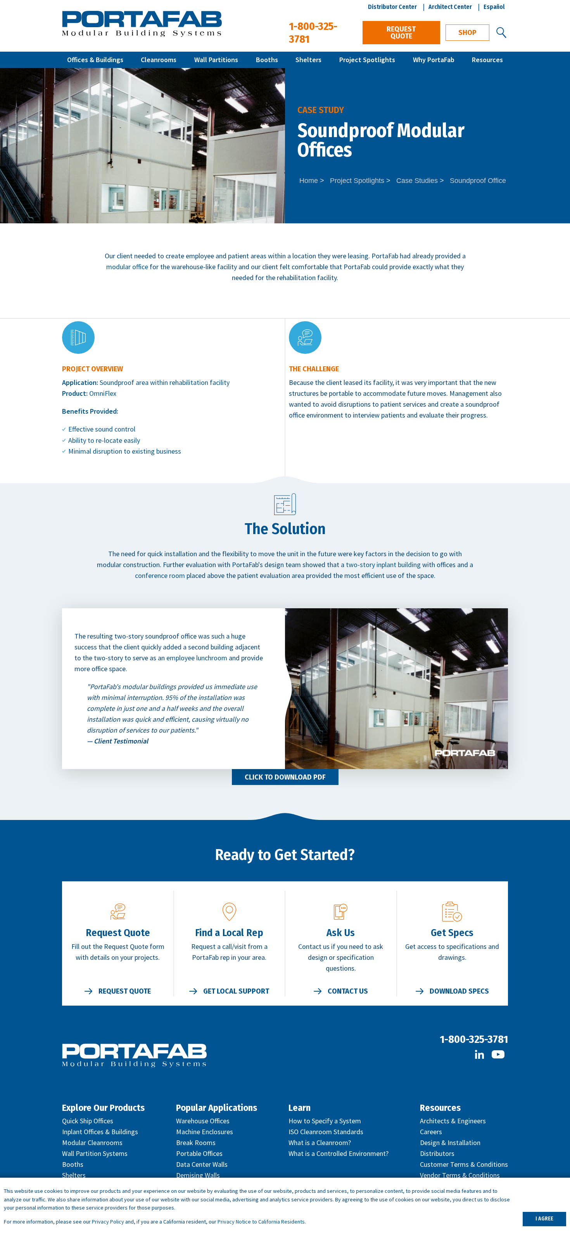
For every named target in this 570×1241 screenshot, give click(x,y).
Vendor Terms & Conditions (460, 1175)
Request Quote (401, 32)
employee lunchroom (196, 657)
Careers (431, 1131)
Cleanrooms (158, 59)
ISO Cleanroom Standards (325, 1131)
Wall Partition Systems (95, 1153)
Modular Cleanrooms (92, 1142)
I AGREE (544, 1218)
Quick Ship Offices (87, 1120)
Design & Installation (450, 1142)
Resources (487, 59)
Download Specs (459, 991)
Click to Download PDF (285, 777)
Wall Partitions (216, 59)
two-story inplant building (383, 564)
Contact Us (348, 991)
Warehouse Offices (203, 1120)
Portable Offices (199, 1153)
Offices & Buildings (95, 59)
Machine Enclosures (204, 1131)
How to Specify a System (324, 1120)
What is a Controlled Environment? (338, 1153)
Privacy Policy (108, 1221)
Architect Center (450, 6)
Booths (267, 59)
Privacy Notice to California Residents (261, 1221)
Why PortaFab (433, 59)
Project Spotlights (367, 59)
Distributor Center (392, 6)
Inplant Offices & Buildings (100, 1131)
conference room (160, 575)
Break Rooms (196, 1142)
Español (494, 6)
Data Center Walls (202, 1164)
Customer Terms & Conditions (464, 1164)
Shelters (308, 59)
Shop (467, 32)
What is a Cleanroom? (319, 1142)
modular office (127, 266)
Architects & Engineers (453, 1120)
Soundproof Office (478, 180)
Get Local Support (236, 991)
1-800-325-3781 (474, 1039)
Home (308, 180)
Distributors (437, 1153)
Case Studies (417, 180)
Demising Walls (198, 1175)
